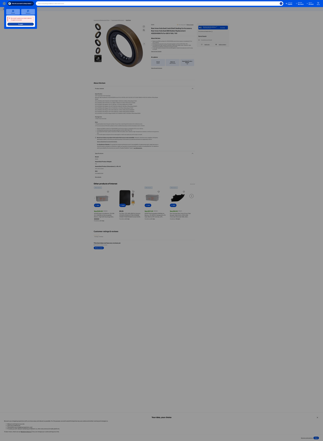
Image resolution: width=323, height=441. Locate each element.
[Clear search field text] (277, 3)
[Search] (281, 3)
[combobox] (159, 3)
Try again (20, 24)
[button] (300, 3)
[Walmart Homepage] (4, 3)
